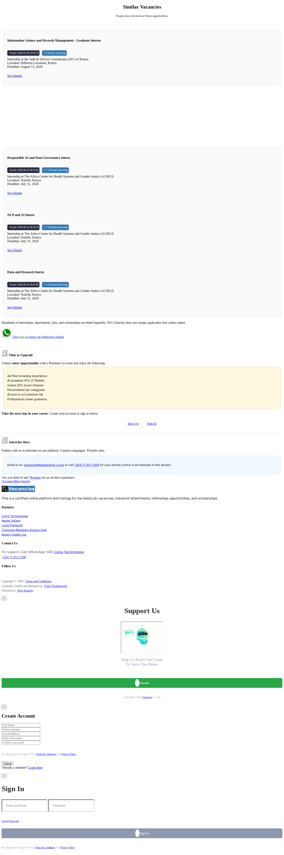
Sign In (152, 423)
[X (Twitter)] (9, 574)
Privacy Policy (69, 754)
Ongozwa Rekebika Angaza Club (24, 530)
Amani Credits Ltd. (14, 534)
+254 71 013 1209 (86, 465)
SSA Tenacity (25, 590)
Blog (17, 481)
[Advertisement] (142, 117)
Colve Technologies (15, 516)
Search (25, 481)
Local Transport (12, 525)
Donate (144, 683)
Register (35, 477)
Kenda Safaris (11, 520)
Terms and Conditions (38, 581)
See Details (14, 76)
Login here (35, 767)
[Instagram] (5, 574)
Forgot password (10, 821)
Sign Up (133, 423)
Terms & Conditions (46, 754)
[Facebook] (3, 574)
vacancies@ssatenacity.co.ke (43, 465)
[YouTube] (7, 574)
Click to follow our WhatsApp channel (38, 337)
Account (8, 481)
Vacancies (147, 697)
